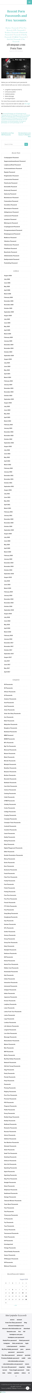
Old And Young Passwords (12, 1066)
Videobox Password (10, 241)
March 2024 (7, 377)
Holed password (24, 1340)
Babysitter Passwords (10, 724)
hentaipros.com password (16, 1337)
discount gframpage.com (9, 113)
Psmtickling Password (11, 263)
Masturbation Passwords (11, 1040)
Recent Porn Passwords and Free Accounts (16, 15)
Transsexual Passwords (11, 1233)
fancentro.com (11, 1331)
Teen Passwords (9, 1208)
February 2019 (8, 592)
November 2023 (8, 392)
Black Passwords (9, 757)
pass (21, 1349)
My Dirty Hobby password (10, 1349)
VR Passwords (8, 1262)
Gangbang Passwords (11, 917)
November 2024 (8, 348)
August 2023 (8, 403)
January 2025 (8, 341)
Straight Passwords (10, 1182)
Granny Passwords (10, 935)
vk (29, 1373)
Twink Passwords (9, 1237)
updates (16, 1373)
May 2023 (7, 413)
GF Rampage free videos (17, 115)
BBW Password (8, 735)
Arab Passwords (9, 706)
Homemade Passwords (11, 971)
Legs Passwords (9, 1019)
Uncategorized (8, 1244)
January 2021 (8, 515)
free (19, 1331)
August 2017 (8, 657)
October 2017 (8, 650)
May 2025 (7, 326)
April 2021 (7, 504)
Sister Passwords (9, 1149)
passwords (20, 1352)
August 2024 (8, 359)
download (27, 1328)
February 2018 (8, 635)
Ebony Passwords (9, 859)
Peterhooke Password (10, 183)
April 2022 (7, 461)
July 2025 (7, 319)
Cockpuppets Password (11, 157)
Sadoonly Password (10, 194)
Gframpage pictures (11, 119)
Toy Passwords (8, 1222)
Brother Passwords (10, 775)
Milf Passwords (8, 1051)
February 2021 (8, 512)
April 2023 (7, 417)
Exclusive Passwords (10, 870)
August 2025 (8, 315)
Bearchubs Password (10, 252)
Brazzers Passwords (10, 771)
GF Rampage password (21, 116)
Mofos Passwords (9, 1055)
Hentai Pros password (10, 1340)
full (24, 1331)
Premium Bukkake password (10, 1358)
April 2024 (7, 373)
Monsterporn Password (11, 208)
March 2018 (7, 632)
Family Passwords (9, 880)
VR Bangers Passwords (11, 1258)
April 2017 (7, 672)
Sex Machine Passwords (11, 1142)
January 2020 (8, 559)
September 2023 (9, 399)
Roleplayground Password (12, 234)
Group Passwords (9, 939)
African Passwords (9, 691)
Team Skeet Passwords (11, 1204)
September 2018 (9, 610)
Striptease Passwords (10, 1189)
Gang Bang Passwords (11, 913)
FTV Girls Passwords (10, 906)
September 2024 (9, 355)
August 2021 (8, 490)
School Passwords (9, 1135)
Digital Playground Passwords (13, 848)
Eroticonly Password (10, 190)
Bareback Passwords (10, 731)
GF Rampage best (20, 113)
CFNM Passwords (9, 800)
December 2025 (8, 301)
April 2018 (7, 628)
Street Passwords (9, 1186)
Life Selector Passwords (11, 1026)
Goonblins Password (10, 205)
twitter (10, 1373)
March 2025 (7, 333)
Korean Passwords (9, 1000)
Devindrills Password (10, 186)
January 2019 (8, 595)
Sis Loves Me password (9, 1367)
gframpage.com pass (6, 121)
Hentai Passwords (9, 960)
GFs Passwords (19, 30)
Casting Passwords (10, 793)
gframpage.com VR (18, 122)
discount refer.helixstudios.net (11, 1328)
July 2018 (7, 617)
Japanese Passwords (10, 997)
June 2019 (7, 584)
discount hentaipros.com (16, 1325)
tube (3, 1373)
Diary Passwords (9, 844)
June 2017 (7, 664)
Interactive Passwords (11, 982)
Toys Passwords (9, 1226)
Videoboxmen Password (11, 245)
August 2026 (8, 275)
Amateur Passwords (12, 28)
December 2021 (8, 475)
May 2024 (7, 370)
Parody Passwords (9, 1077)
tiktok (28, 1367)
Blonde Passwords (9, 760)
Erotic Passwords (9, 862)
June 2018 (7, 621)
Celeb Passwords (9, 797)
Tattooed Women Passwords (12, 1200)
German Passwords (10, 924)
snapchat (22, 1367)
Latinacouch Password (11, 215)
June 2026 (7, 283)
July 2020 (7, 537)
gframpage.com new (22, 119)
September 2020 (9, 530)
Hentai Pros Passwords (11, 964)
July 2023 (7, 406)
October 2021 (8, 482)
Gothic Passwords (9, 931)
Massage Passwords (10, 1037)
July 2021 (7, 493)
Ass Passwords (8, 717)
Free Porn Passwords (10, 899)
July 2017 (7, 661)
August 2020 (8, 533)
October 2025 (8, 308)
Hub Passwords (9, 975)
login (26, 1343)
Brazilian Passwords (10, 768)
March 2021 (7, 508)
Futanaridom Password (11, 201)
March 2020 (7, 552)
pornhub (27, 1355)
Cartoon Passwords (10, 790)
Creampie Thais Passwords (12, 822)
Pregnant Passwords (10, 1106)
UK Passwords (8, 1240)
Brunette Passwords (10, 779)
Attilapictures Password (11, 212)
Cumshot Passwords (10, 830)
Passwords (17, 35)
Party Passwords (9, 1080)
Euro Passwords (9, 866)
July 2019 (7, 581)
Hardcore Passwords (11, 32)
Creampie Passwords (10, 819)
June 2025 (7, 323)
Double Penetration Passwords (13, 855)
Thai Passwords (9, 1211)
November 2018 (8, 602)
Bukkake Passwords (10, 782)
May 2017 (7, 668)
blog (25, 1322)
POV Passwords (9, 1102)
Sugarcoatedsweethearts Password (15, 161)
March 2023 (7, 421)
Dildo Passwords (9, 851)
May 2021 (7, 501)
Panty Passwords (9, 1073)
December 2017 (8, 642)
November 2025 (8, 304)
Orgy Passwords (9, 1069)
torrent (5, 1370)
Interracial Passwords (10, 986)
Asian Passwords (9, 710)
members (22, 1346)
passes (28, 1349)
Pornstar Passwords (10, 1099)
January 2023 (8, 428)
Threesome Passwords (11, 1215)
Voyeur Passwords (9, 1255)
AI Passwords (8, 695)
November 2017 (8, 646)
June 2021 (7, 497)
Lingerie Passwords (10, 1029)
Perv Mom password (8, 1355)
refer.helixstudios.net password (13, 1364)
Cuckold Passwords (10, 826)
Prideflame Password (10, 248)
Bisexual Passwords (10, 750)
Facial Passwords (9, 873)
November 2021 (8, 479)
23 (26, 1296)
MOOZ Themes (12, 1388)
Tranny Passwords (9, 1229)
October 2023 (8, 395)
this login (27, 104)
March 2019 (7, 588)
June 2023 (7, 410)
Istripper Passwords (10, 989)
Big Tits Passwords (10, 746)
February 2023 (8, 424)
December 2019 (8, 562)
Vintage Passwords (10, 1248)
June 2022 (7, 453)
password (11, 1352)
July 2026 (7, 279)
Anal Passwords (9, 702)
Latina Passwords (9, 1015)
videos (24, 1373)
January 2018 (8, 639)
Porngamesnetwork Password (13, 230)
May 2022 (7, 457)
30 (26, 1299)
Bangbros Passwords (10, 728)
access (12, 1319)
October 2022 (8, 439)
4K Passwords (8, 688)
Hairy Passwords (9, 946)
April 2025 (7, 330)
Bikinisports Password (11, 223)
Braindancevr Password (11, 197)
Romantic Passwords (10, 1128)
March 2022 (7, 464)
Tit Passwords (8, 1218)
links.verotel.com (17, 1343)
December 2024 (8, 344)
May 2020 (7, 544)
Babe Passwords (9, 720)
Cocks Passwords (9, 808)
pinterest (19, 1355)
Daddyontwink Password (11, 259)
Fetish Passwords (9, 888)
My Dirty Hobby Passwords (12, 1059)
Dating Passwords (9, 840)
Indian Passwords (9, 979)
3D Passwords (8, 684)
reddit (23, 1358)
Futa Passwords (9, 909)
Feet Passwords (9, 884)
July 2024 (7, 363)
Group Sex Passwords (11, 942)
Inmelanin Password (10, 219)
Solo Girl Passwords (14, 39)
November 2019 (8, 566)
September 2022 (9, 442)
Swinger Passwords (10, 1197)
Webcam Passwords (10, 1266)
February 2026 (8, 297)
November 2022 (8, 435)
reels (29, 1358)
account (19, 1319)
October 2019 (8, 570)
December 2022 (8, 432)
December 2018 (8, 599)
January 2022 (8, 472)
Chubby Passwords (10, 804)
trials (28, 1370)
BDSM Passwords (9, 739)
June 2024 (7, 366)
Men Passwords (9, 1048)
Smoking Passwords (10, 1157)
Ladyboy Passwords (10, 1004)
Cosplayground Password (12, 226)
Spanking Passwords (10, 1168)
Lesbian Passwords (10, 1022)
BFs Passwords (9, 742)
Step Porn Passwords (10, 1178)
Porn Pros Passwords (10, 1095)
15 (22, 1293)
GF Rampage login (10, 116)
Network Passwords (10, 1062)
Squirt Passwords (9, 1171)
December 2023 (8, 388)
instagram (7, 1343)
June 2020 (7, 541)
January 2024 (8, 384)
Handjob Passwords (10, 949)
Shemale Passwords (10, 1146)
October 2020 (8, 526)
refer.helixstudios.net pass (16, 1361)
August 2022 (8, 446)
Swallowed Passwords (11, 1193)
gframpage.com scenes (7, 122)
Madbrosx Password (10, 237)
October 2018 (8, 606)
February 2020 (8, 555)
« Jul (15, 1305)
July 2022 (7, 450)
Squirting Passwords (10, 1175)
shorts (27, 1364)
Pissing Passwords (10, 1088)
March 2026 (7, 293)
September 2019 (9, 573)
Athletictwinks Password (11, 255)
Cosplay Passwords (10, 815)
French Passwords (9, 902)
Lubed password (12, 1346)
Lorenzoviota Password (11, 179)
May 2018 (7, 624)
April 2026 (7, 290)
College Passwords (10, 811)
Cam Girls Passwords (10, 786)
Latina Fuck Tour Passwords (12, 1011)
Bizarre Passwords (9, 753)
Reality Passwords (9, 1120)
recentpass (20, 51)
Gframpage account (16, 118)
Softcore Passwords (10, 1160)
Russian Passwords (10, 1131)
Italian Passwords (9, 993)
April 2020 (7, 548)
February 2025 (8, 337)
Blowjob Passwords (10, 764)
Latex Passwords (9, 1008)
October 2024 (8, 352)
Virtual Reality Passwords (12, 1251)
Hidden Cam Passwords (11, 968)
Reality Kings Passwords (11, 1117)
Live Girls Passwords (10, 1033)
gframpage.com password (19, 121)
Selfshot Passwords (19, 37)
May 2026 (7, 286)
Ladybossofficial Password (12, 165)
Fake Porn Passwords (10, 877)
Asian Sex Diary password (13, 1322)
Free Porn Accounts (10, 895)
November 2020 (8, 522)
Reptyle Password (9, 172)
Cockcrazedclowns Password (13, 168)
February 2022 (8, 468)
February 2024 (8, 381)
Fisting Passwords (9, 891)
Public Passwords (9, 1109)
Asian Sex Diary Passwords (12, 713)
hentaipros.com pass (16, 1334)
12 (12, 1293)
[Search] (26, 144)
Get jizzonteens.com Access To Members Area (24, 134)
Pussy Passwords (9, 1113)
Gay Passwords (9, 920)
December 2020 (8, 519)
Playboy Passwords (10, 1091)
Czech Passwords (9, 833)
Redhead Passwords (10, 1124)
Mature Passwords (9, 1044)
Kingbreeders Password (11, 175)
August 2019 (8, 577)
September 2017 (9, 653)
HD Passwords (8, 957)
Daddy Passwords (9, 837)
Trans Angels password (16, 1370)
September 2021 (9, 486)
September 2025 (9, 312)
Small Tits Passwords (10, 1153)
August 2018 (8, 613)
